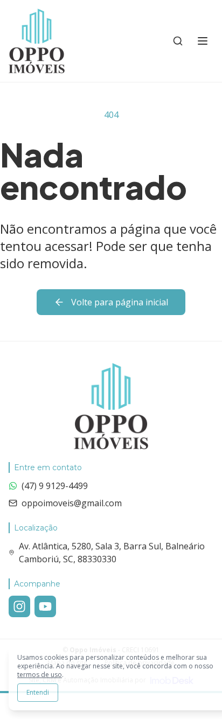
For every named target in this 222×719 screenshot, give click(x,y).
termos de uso (39, 674)
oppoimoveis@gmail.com (72, 503)
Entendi (37, 692)
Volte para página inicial (119, 302)
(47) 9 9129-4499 (55, 486)
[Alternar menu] (202, 41)
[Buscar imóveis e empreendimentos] (178, 41)
